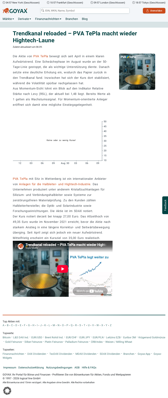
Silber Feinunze (33, 341)
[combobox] (85, 10)
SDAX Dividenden (110, 353)
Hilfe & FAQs (89, 367)
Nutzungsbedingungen (59, 367)
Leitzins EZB (113, 337)
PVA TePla (40, 56)
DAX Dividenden (36, 353)
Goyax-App (144, 353)
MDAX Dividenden (85, 353)
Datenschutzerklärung (31, 367)
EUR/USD (36, 337)
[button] (7, 391)
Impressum (9, 367)
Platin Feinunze (54, 341)
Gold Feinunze (13, 341)
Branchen (71, 19)
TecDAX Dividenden (60, 353)
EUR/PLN (98, 337)
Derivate (23, 19)
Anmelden (156, 10)
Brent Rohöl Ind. (54, 337)
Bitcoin (7, 337)
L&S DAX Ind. (21, 337)
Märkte (7, 19)
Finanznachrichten (47, 19)
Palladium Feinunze (76, 341)
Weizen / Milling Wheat (118, 341)
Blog (85, 19)
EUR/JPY (84, 337)
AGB (77, 367)
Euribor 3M (129, 337)
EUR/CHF (71, 337)
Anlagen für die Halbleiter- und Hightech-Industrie (54, 184)
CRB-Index (97, 341)
